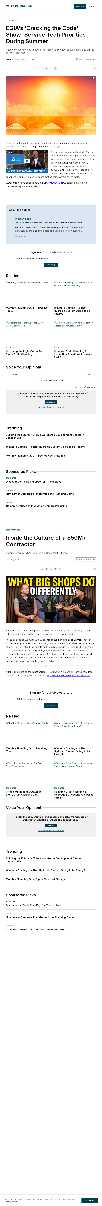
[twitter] (51, 68)
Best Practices (13, 20)
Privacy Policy (11, 1202)
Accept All (90, 1200)
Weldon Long (12, 59)
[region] (51, 381)
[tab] (13, 375)
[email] (60, 68)
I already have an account (51, 407)
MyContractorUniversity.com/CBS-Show (68, 670)
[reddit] (55, 68)
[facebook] (42, 68)
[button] (8, 6)
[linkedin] (46, 68)
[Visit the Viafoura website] (89, 387)
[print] (95, 68)
